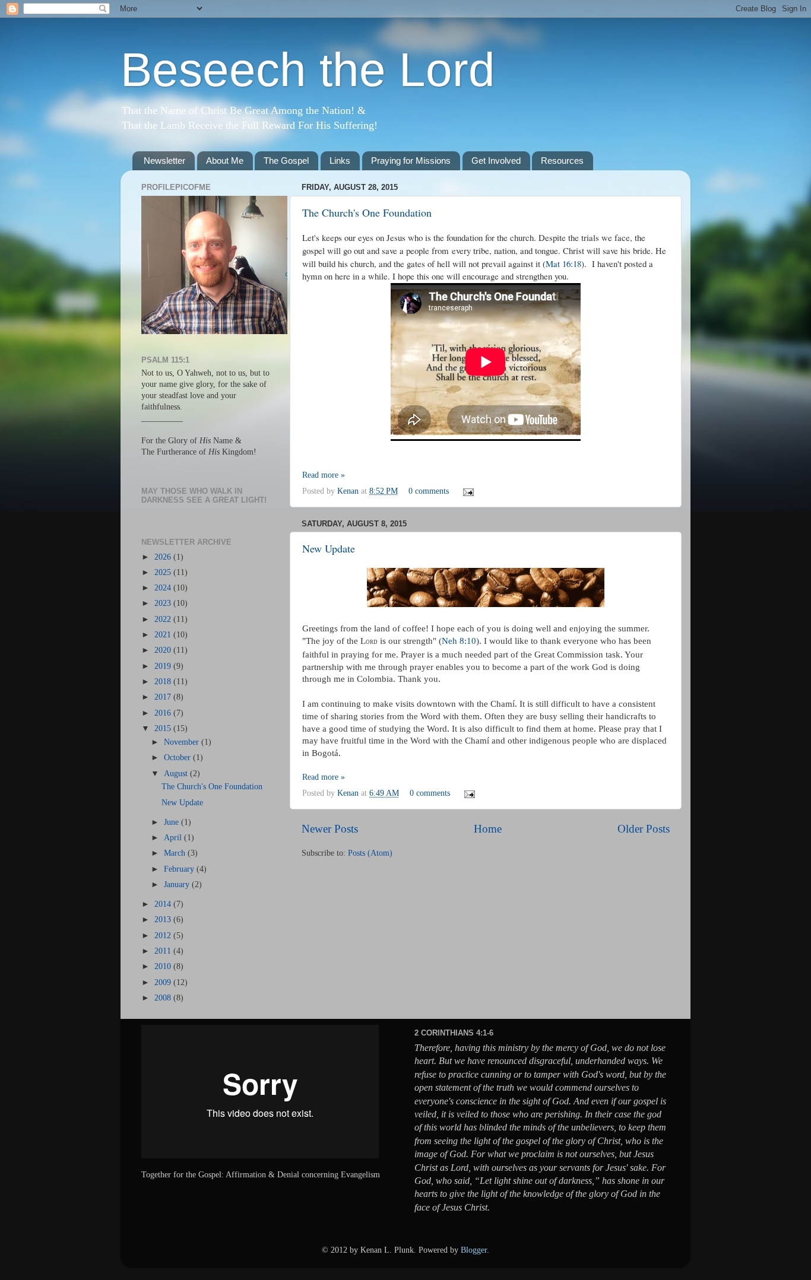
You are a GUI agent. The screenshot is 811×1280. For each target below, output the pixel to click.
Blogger (474, 1250)
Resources (562, 160)
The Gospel (286, 160)
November (182, 742)
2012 (163, 935)
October (178, 757)
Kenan (349, 491)
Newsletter (164, 160)
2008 (163, 997)
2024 (163, 587)
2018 (163, 681)
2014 (163, 904)
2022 (163, 619)
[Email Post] (466, 491)
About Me (224, 160)
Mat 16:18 (563, 263)
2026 (163, 556)
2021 (163, 634)
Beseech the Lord (308, 69)
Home (488, 828)
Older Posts (643, 828)
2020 (163, 650)
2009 (163, 982)
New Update (328, 548)
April (174, 837)
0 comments (428, 491)
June (172, 822)
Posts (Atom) (370, 853)
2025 (163, 572)
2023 (163, 603)
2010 (163, 966)
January (178, 884)
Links (340, 160)
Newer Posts (330, 828)
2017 (163, 697)
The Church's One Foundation (367, 212)
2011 (163, 950)
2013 (163, 919)
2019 (163, 666)
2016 (163, 713)
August (177, 773)
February (180, 869)
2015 (163, 728)
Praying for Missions (411, 160)
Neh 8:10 (459, 641)
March (176, 853)
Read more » (323, 475)
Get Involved (496, 160)
